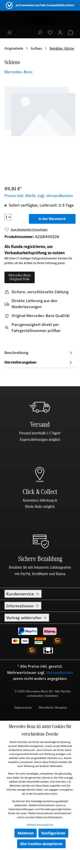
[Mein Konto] (60, 32)
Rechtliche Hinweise (53, 707)
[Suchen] (40, 32)
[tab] (38, 353)
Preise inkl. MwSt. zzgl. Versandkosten (38, 195)
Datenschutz (23, 707)
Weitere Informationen (40, 825)
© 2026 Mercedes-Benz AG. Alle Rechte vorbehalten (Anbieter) (43, 693)
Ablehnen (25, 833)
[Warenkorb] (70, 32)
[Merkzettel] (50, 32)
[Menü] (9, 32)
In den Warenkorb (52, 218)
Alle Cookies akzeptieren (41, 843)
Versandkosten (59, 672)
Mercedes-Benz (18, 72)
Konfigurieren (53, 833)
